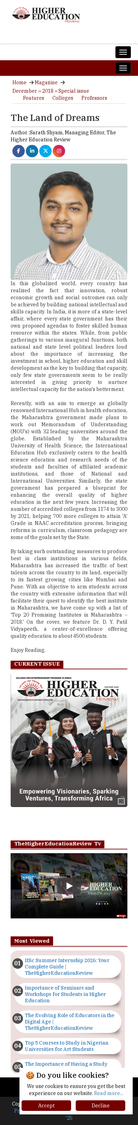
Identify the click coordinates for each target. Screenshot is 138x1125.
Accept (46, 1105)
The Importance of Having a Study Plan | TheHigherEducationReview (66, 1067)
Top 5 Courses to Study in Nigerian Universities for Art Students (66, 1046)
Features (33, 98)
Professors (94, 98)
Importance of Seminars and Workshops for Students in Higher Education (65, 994)
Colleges (62, 98)
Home (19, 82)
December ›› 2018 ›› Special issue (50, 91)
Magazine (46, 82)
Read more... (108, 1093)
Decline (101, 1105)
